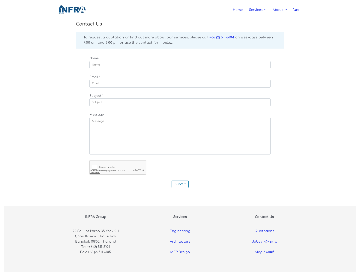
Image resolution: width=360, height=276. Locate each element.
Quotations (264, 231)
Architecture (180, 241)
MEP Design (180, 252)
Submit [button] (180, 184)
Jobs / (264, 241)
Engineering (180, 231)
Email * (94, 77)
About (278, 10)
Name (94, 58)
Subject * (96, 96)
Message (96, 114)
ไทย (296, 10)
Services (255, 10)
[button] (264, 9)
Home (238, 10)
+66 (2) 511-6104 (221, 37)
